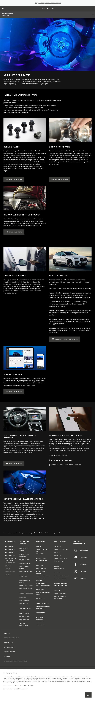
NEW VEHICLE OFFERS (23, 549)
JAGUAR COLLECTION (23, 624)
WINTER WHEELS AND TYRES (43, 593)
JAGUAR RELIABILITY (61, 558)
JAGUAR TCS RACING (61, 549)
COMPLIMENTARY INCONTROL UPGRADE (43, 584)
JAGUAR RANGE (10, 563)
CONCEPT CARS (59, 561)
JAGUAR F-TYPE (10, 555)
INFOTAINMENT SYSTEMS (41, 579)
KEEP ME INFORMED (25, 588)
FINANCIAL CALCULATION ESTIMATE (24, 554)
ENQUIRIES (39, 622)
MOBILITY (39, 546)
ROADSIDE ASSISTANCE (40, 618)
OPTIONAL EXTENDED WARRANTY (43, 607)
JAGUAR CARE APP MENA (42, 550)
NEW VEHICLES (24, 613)
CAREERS (7, 633)
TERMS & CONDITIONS (11, 638)
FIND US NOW (40, 625)
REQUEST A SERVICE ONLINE (66, 339)
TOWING (7, 569)
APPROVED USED (24, 616)
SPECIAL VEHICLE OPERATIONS (10, 559)
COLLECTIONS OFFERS (24, 567)
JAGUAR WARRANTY (42, 603)
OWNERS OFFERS (25, 563)
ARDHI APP (57, 555)
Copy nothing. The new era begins (48, 3)
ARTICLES (57, 552)
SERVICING (39, 565)
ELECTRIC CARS (10, 572)
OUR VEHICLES (24, 600)
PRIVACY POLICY (9, 647)
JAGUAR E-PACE (10, 549)
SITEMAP (7, 656)
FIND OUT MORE (15, 179)
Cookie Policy (15, 683)
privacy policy (56, 681)
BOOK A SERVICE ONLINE (41, 572)
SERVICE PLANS (41, 568)
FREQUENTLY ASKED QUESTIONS (42, 588)
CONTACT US (23, 603)
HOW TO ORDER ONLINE (24, 581)
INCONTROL (40, 554)
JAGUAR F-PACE (10, 546)
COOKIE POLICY (9, 652)
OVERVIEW (22, 597)
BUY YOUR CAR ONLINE (24, 620)
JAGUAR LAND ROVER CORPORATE (15, 661)
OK (88, 695)
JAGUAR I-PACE (10, 552)
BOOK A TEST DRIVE (26, 585)
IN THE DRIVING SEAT (61, 576)
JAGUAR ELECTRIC (60, 593)
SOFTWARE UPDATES (43, 576)
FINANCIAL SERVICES (26, 571)
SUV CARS (8, 566)
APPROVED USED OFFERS (24, 560)
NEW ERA (8, 575)
